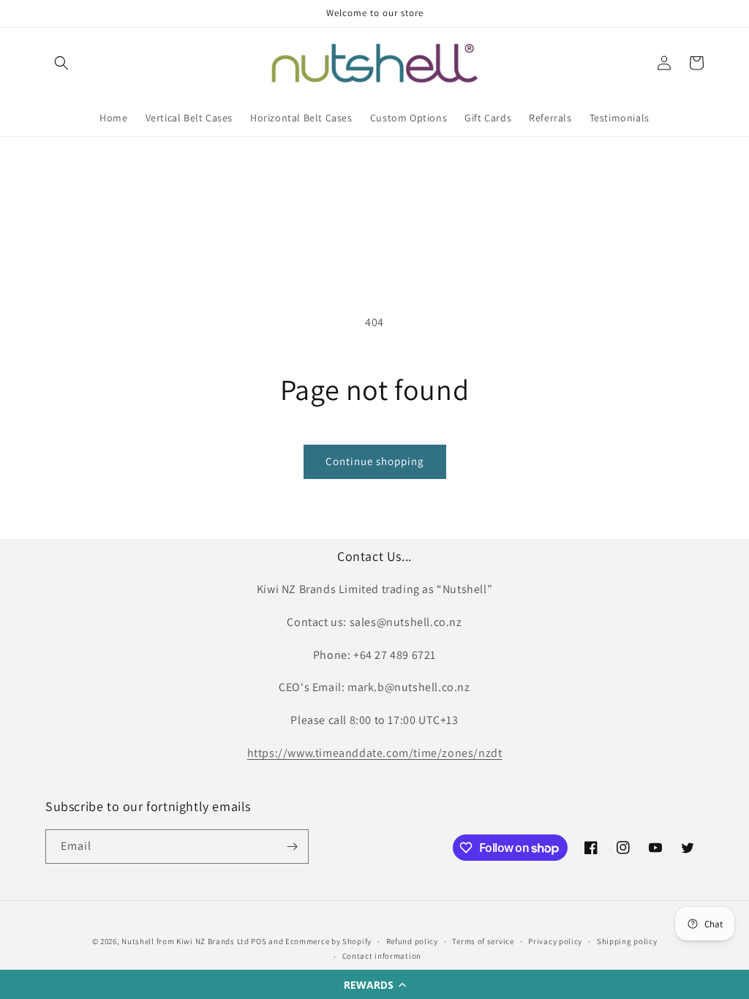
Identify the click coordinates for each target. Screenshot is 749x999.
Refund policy (412, 941)
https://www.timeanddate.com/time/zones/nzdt (375, 753)
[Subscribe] (292, 846)
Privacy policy (555, 941)
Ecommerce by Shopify (328, 941)
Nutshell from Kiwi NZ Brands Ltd (185, 941)
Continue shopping (374, 461)
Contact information (381, 956)
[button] (374, 984)
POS (258, 941)
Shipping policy (627, 941)
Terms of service (482, 941)
